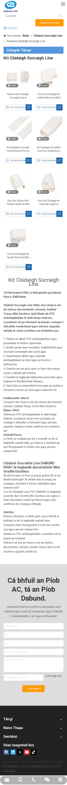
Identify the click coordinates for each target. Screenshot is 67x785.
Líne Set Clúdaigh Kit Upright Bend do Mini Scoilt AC (18, 256)
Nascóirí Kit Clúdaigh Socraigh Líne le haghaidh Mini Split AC (18, 96)
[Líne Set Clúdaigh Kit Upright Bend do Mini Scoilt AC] (18, 236)
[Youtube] (27, 752)
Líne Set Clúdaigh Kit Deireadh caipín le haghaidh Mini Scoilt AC (49, 202)
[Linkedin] (13, 752)
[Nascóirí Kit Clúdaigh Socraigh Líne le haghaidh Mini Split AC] (18, 77)
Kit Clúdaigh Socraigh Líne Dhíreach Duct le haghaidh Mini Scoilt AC (18, 149)
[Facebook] (6, 752)
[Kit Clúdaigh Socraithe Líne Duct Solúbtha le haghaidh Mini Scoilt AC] (49, 130)
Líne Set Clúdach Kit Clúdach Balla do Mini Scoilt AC (18, 202)
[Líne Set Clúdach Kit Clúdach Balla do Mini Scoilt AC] (18, 183)
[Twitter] (20, 752)
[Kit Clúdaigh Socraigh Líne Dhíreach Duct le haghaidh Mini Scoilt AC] (18, 130)
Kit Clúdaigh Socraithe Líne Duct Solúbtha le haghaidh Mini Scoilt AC (49, 149)
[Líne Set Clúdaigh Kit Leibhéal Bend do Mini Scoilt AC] (49, 77)
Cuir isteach (34, 688)
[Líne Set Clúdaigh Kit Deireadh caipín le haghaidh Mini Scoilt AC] (49, 183)
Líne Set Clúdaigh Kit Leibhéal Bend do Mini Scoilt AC (49, 96)
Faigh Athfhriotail (49, 22)
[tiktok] (33, 752)
